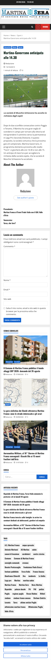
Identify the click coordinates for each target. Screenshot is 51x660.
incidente (32, 576)
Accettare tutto (25, 644)
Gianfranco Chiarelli (12, 576)
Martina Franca (10, 584)
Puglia (7, 593)
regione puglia (17, 593)
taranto (7, 602)
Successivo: (10, 222)
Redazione (10, 63)
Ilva (24, 576)
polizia (41, 589)
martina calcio (28, 580)
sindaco (8, 598)
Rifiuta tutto (25, 656)
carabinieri (26, 554)
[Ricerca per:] (20, 477)
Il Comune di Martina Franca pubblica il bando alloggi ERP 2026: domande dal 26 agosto (24, 370)
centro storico (38, 554)
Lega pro (8, 580)
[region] (25, 641)
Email (7, 289)
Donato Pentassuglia (13, 567)
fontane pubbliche (12, 571)
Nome (7, 280)
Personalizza (25, 650)
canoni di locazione (12, 554)
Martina (17, 580)
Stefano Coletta (39, 598)
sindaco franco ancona (22, 598)
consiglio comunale (12, 562)
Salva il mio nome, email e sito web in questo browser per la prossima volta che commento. (26, 311)
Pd (30, 589)
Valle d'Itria (9, 611)
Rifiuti (42, 593)
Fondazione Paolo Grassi (32, 567)
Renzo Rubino (31, 593)
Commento (9, 246)
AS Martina (25, 549)
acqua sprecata (28, 545)
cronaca (25, 562)
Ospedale (8, 589)
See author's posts (25, 197)
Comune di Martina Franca (24, 558)
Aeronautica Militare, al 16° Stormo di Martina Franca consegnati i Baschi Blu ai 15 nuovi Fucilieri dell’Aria (24, 456)
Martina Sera (24, 584)
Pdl (35, 589)
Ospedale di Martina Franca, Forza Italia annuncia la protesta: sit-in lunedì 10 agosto (23, 495)
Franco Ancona (38, 571)
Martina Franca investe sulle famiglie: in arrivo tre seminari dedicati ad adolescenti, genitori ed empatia (24, 519)
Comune (8, 558)
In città (17, 362)
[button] (3, 26)
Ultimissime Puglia (35, 606)
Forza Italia (26, 571)
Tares (15, 602)
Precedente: (23, 212)
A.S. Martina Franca (12, 545)
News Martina (37, 584)
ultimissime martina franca (15, 606)
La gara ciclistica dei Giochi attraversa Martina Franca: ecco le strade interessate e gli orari (24, 412)
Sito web (7, 299)
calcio (34, 549)
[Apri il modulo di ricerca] (32, 27)
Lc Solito (42, 576)
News (15, 47)
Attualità (7, 47)
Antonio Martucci (11, 549)
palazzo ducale (20, 589)
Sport (21, 47)
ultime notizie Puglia (28, 602)
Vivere (45, 26)
